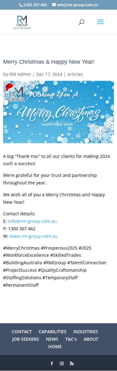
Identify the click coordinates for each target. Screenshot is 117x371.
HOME (55, 346)
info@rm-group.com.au (32, 221)
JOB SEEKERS (25, 339)
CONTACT (22, 331)
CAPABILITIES (52, 331)
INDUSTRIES (85, 331)
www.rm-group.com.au (34, 236)
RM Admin (20, 74)
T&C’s (71, 339)
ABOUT (91, 339)
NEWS (52, 339)
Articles (75, 74)
